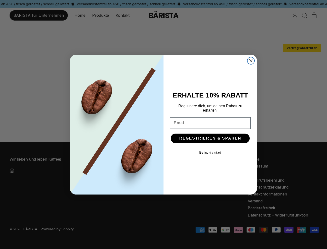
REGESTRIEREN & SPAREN (210, 138)
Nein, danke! (210, 152)
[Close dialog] (250, 60)
